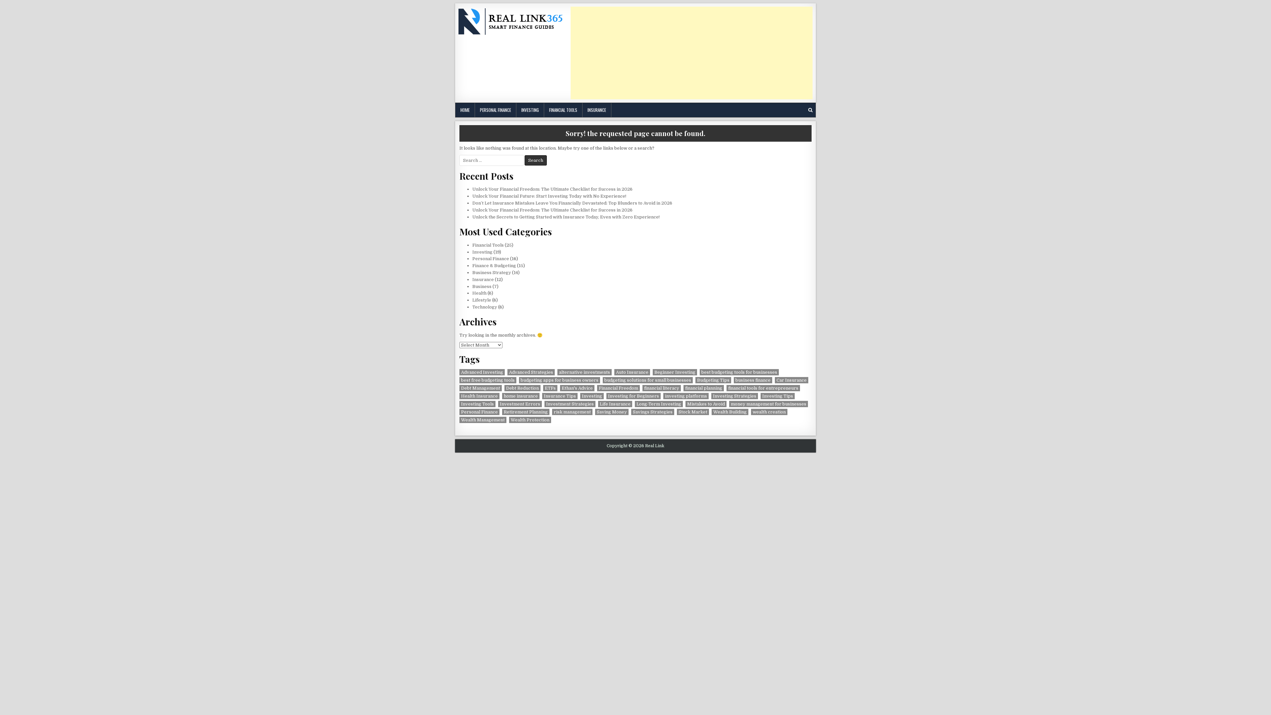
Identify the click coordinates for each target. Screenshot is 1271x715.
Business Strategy (491, 272)
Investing (530, 110)
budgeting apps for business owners (559, 380)
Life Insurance (615, 404)
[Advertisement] (692, 53)
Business (482, 286)
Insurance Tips (560, 396)
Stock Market (693, 411)
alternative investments (584, 372)
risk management (572, 411)
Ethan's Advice (577, 388)
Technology (484, 307)
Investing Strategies (734, 396)
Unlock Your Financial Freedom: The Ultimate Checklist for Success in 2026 (552, 189)
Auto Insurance (632, 372)
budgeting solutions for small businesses (647, 380)
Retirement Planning (526, 411)
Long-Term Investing (658, 404)
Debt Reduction (522, 388)
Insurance (597, 110)
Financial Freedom (618, 388)
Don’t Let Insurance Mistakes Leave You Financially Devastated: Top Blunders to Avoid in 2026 (572, 203)
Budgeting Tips (713, 380)
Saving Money (612, 411)
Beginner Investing (674, 372)
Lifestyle (481, 300)
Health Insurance (479, 396)
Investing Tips (777, 396)
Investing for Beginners (633, 396)
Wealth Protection (530, 419)
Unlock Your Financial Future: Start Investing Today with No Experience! (549, 196)
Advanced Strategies (531, 372)
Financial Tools (563, 110)
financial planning (703, 388)
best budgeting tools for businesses (739, 372)
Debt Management (480, 388)
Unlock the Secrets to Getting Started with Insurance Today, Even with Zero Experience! (566, 217)
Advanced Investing (482, 372)
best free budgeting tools (488, 380)
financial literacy (661, 388)
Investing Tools (477, 404)
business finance (753, 380)
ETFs (550, 388)
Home (465, 110)
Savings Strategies (653, 411)
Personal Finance (495, 110)
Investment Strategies (570, 404)
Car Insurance (792, 380)
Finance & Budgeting (494, 265)
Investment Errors (520, 404)
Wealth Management (483, 419)
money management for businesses (768, 404)
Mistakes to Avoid (706, 404)
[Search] (810, 110)
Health (479, 293)
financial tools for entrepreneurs (763, 388)
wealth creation (769, 411)
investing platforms (686, 396)
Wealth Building (730, 411)
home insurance (521, 396)
